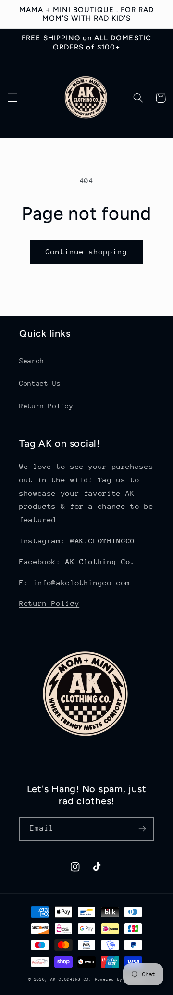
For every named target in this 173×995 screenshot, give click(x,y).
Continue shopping (87, 251)
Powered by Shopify (120, 979)
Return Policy (46, 406)
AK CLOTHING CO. (71, 979)
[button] (12, 98)
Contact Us (40, 383)
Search (31, 361)
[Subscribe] (142, 829)
